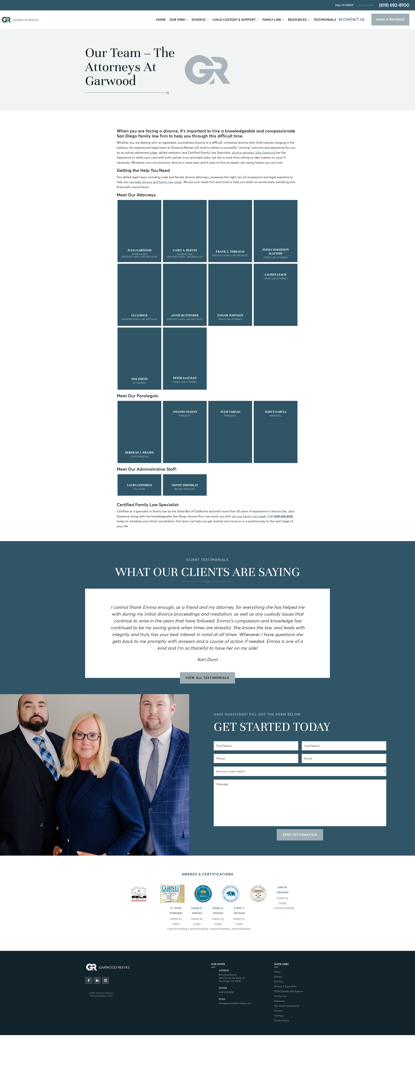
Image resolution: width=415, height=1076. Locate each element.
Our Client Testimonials (286, 1006)
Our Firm (177, 20)
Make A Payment (390, 19)
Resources (297, 20)
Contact (278, 1011)
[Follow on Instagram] (105, 980)
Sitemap (278, 1015)
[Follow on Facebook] (88, 980)
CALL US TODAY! (344, 5)
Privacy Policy (281, 1020)
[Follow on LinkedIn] (97, 980)
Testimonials (325, 20)
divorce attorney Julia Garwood (253, 153)
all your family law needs (249, 516)
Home (161, 20)
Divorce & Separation (285, 986)
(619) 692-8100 (394, 5)
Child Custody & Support (234, 20)
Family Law (271, 20)
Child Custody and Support (288, 991)
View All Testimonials (207, 678)
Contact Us (353, 19)
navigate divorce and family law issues (155, 182)
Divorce (199, 20)
